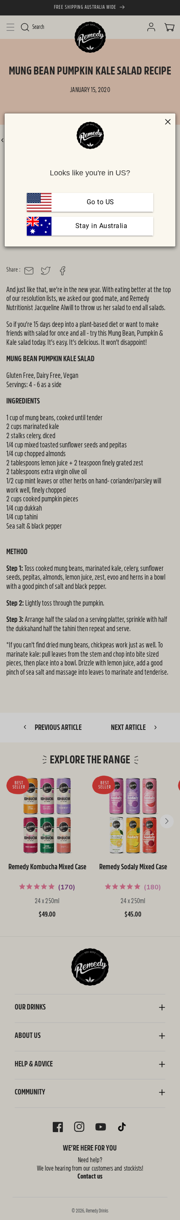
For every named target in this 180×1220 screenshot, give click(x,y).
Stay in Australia (100, 226)
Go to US (100, 202)
